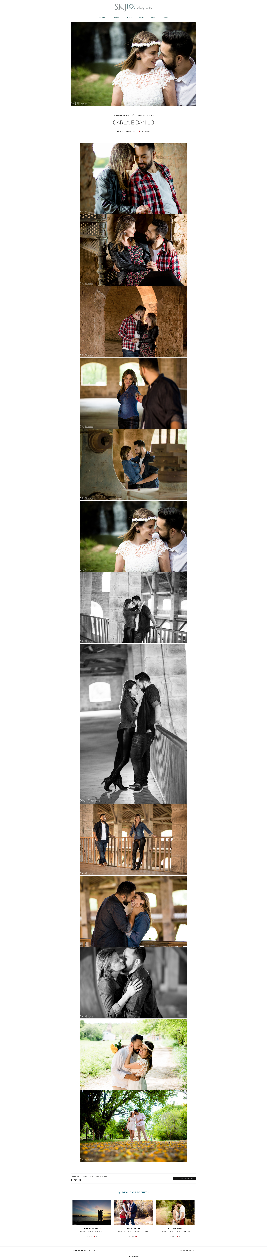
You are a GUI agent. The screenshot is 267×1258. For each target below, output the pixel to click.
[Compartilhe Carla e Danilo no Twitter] (75, 1180)
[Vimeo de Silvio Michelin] (192, 1251)
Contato (165, 17)
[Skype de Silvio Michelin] (190, 1251)
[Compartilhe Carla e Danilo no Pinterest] (80, 1180)
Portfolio (116, 17)
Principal (102, 17)
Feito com (133, 1256)
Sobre (153, 17)
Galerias (129, 17)
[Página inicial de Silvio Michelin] (133, 7)
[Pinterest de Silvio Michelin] (187, 1251)
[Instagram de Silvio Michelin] (184, 1251)
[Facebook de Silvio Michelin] (181, 1251)
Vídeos (141, 17)
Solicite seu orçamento (184, 1178)
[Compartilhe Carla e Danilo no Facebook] (71, 1180)
